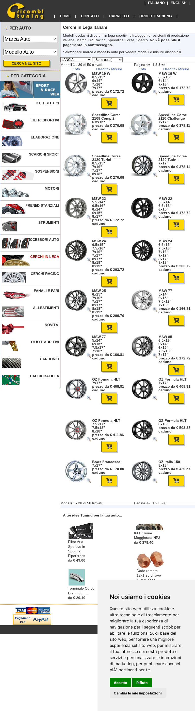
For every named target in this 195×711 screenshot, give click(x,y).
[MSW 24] (76, 261)
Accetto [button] (120, 682)
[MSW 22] (76, 218)
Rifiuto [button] (142, 682)
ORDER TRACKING (155, 16)
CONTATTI (90, 16)
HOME (65, 16)
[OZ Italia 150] (142, 481)
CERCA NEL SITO (26, 63)
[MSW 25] (76, 310)
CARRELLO (119, 16)
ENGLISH (178, 3)
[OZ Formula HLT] (76, 399)
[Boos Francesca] (76, 481)
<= (148, 65)
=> (163, 65)
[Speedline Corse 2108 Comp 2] (76, 134)
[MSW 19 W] (76, 93)
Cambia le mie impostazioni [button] (138, 693)
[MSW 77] (142, 310)
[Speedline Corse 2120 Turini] (76, 176)
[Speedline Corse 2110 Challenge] (142, 134)
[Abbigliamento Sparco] (30, 89)
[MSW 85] (142, 356)
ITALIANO (156, 3)
